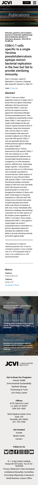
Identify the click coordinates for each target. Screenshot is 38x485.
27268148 (14, 88)
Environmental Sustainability (19, 383)
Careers (19, 439)
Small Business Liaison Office (19, 478)
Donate (27, 2)
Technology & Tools (19, 389)
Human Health (19, 380)
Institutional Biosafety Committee (19, 472)
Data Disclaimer (28, 469)
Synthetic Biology (19, 386)
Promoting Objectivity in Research (19, 475)
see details (15, 285)
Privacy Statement (11, 469)
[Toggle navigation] (34, 2)
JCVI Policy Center (19, 393)
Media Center (19, 436)
